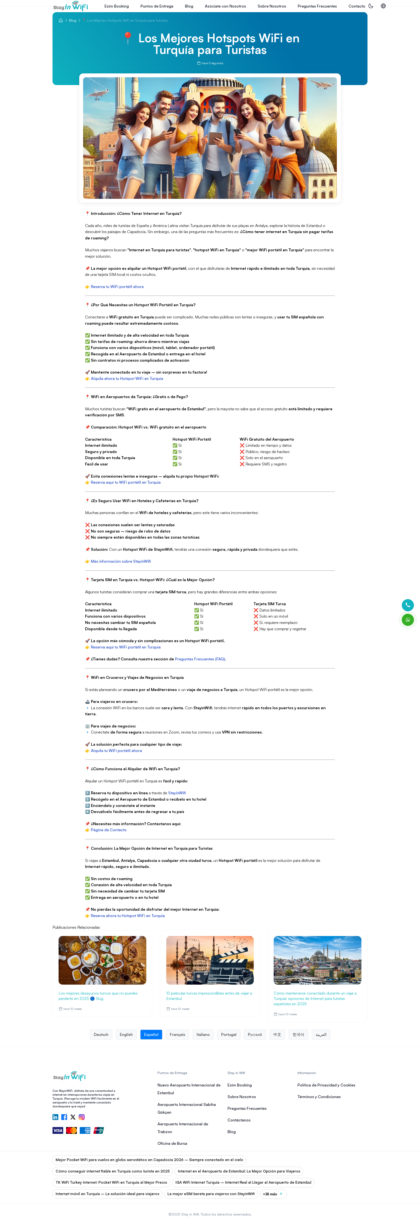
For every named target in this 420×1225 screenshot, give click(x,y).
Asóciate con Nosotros (225, 6)
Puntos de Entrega (156, 6)
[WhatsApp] (408, 620)
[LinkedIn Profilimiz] (55, 1117)
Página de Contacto (109, 829)
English (126, 1034)
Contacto (357, 6)
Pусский (255, 1034)
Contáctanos (239, 1120)
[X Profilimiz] (73, 1117)
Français (177, 1034)
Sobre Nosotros (272, 6)
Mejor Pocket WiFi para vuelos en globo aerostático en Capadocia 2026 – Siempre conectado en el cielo (149, 1159)
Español (151, 1034)
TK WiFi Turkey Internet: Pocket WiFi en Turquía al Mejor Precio (111, 1182)
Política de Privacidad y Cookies (326, 1085)
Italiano (203, 1034)
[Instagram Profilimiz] (82, 1117)
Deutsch (101, 1034)
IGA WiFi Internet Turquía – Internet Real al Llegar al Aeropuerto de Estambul (243, 1182)
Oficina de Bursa (172, 1143)
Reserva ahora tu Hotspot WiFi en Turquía (128, 915)
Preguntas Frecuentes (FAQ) (200, 658)
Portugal (228, 1034)
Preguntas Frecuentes (317, 6)
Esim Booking (117, 6)
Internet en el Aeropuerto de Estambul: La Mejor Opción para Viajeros (239, 1171)
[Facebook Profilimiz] (64, 1117)
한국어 (298, 1034)
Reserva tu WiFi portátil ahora (117, 286)
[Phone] (408, 605)
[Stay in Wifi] (70, 6)
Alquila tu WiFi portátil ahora (116, 750)
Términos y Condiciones (319, 1096)
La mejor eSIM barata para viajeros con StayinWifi (211, 1193)
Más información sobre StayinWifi (121, 561)
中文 (277, 1034)
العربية (321, 1034)
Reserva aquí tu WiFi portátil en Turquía (126, 482)
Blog (189, 6)
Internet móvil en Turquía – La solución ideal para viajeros (107, 1193)
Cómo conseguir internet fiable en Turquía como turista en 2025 (113, 1171)
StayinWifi (177, 792)
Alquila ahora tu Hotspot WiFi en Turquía (127, 378)
